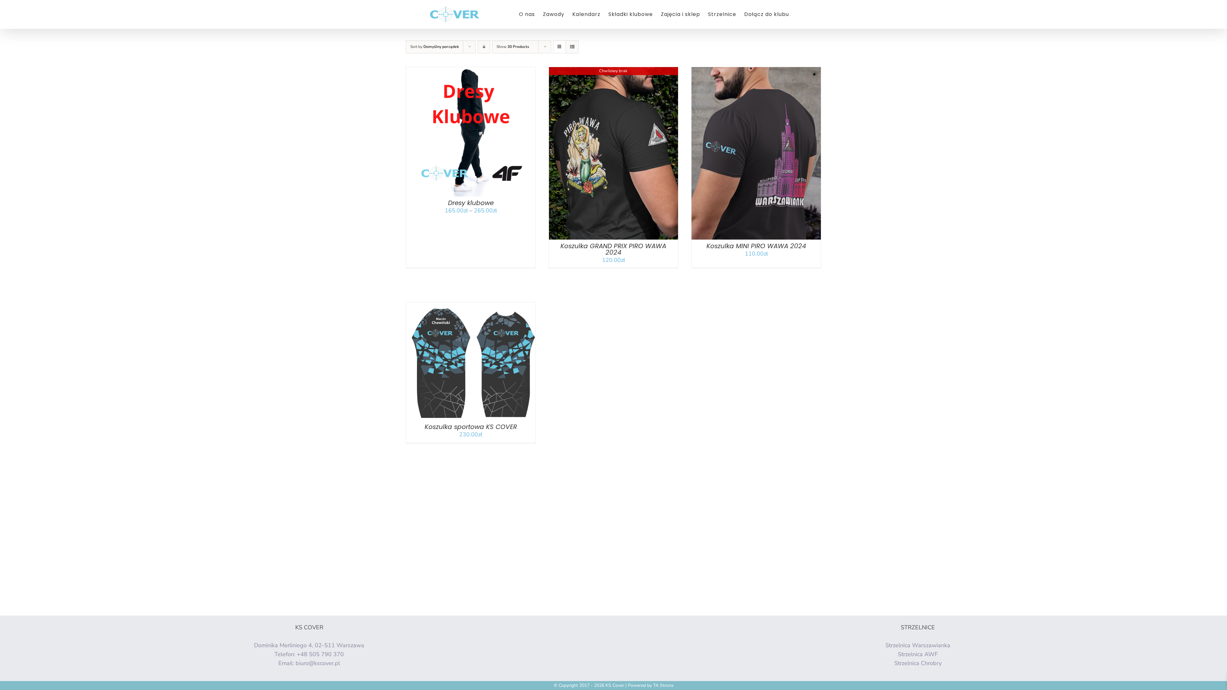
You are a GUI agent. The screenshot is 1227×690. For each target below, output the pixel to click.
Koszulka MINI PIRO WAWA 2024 (756, 245)
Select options (454, 363)
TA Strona (663, 685)
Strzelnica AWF (918, 654)
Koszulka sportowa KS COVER (471, 426)
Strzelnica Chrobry (918, 663)
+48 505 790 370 (320, 654)
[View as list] (572, 47)
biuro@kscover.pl (318, 663)
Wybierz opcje (455, 133)
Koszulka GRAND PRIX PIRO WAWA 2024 (613, 249)
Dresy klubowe (471, 202)
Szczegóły (490, 133)
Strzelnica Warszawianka (917, 645)
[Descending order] (484, 46)
